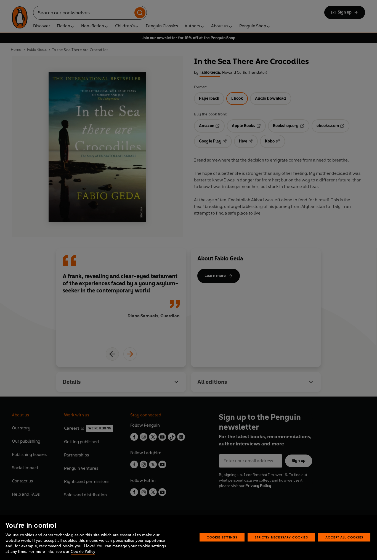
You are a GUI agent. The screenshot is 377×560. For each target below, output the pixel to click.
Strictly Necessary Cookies (281, 537)
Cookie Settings (222, 537)
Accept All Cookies (344, 537)
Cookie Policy (83, 551)
